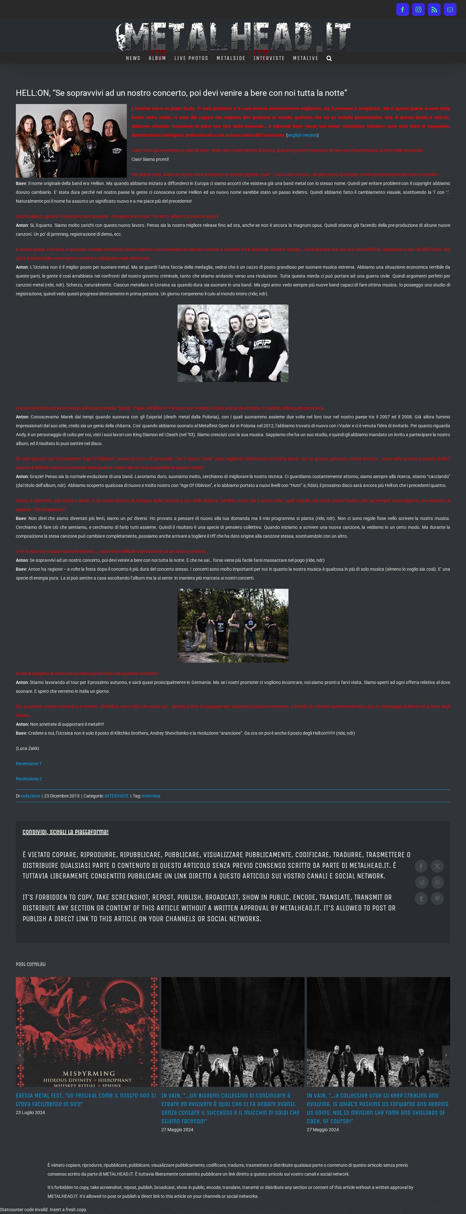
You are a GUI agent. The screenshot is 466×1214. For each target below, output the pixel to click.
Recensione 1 (29, 763)
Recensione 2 (29, 778)
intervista (151, 795)
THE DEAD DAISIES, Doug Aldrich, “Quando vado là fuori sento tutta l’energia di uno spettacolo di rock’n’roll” (378, 1104)
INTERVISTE (117, 795)
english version (302, 135)
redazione (30, 795)
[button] (330, 57)
